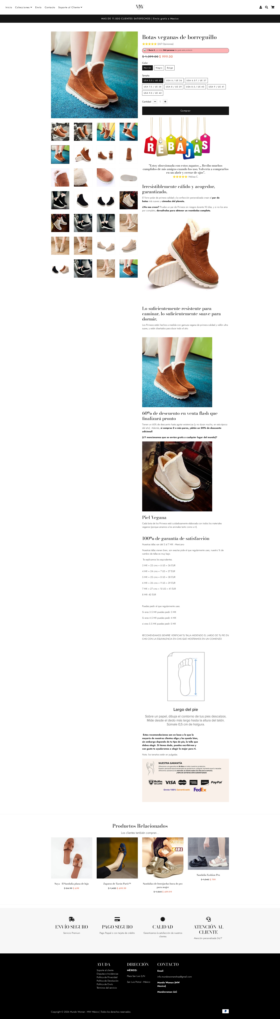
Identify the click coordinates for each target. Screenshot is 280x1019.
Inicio (9, 7)
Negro (159, 67)
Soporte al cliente (105, 970)
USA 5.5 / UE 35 (153, 80)
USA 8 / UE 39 (174, 86)
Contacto (50, 7)
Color (145, 63)
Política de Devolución (107, 980)
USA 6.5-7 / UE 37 (196, 80)
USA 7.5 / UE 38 (152, 86)
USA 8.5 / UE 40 (195, 86)
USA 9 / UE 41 (216, 86)
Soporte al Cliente (69, 7)
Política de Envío (105, 984)
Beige (170, 67)
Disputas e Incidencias (107, 973)
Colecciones (22, 7)
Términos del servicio (107, 987)
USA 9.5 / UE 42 (153, 93)
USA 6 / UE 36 (174, 80)
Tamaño (145, 75)
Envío (38, 7)
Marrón (147, 67)
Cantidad (146, 101)
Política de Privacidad (107, 977)
